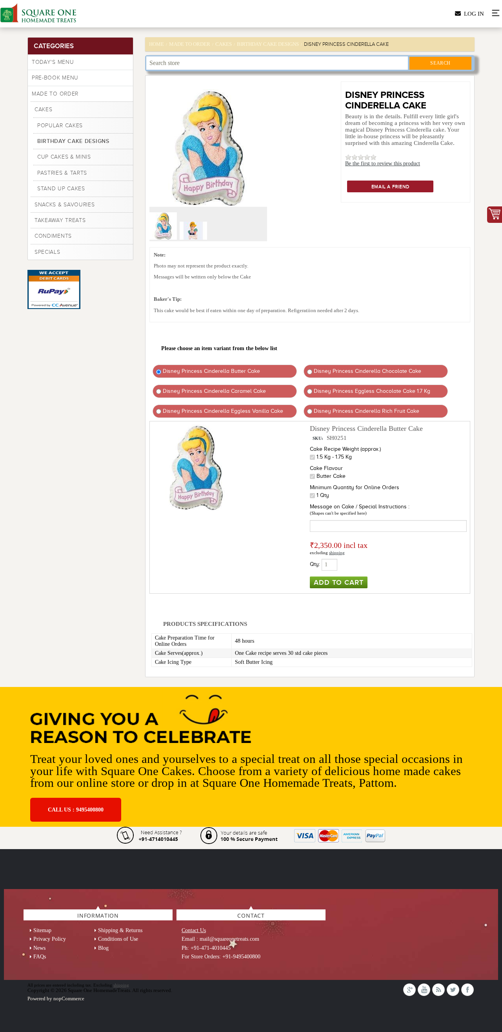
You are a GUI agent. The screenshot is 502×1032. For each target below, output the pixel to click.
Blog (103, 948)
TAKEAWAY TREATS (60, 220)
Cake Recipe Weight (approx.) (345, 449)
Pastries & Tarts (62, 173)
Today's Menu (53, 62)
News (39, 948)
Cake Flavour (326, 468)
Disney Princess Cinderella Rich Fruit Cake (365, 411)
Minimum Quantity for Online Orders (354, 487)
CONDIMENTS (53, 236)
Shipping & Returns (120, 930)
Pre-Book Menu (55, 78)
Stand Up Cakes (61, 189)
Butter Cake (331, 476)
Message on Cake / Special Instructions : (359, 507)
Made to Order (55, 94)
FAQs (39, 957)
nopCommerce (68, 998)
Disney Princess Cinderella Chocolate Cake (366, 371)
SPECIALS (47, 252)
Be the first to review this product (382, 163)
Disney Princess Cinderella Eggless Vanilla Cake (222, 411)
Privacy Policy (49, 939)
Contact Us (194, 930)
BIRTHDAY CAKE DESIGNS (73, 141)
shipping (337, 552)
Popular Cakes (60, 125)
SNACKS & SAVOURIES (65, 205)
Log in (472, 14)
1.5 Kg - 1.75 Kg (334, 457)
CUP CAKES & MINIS (64, 157)
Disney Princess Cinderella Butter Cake (210, 371)
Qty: (315, 564)
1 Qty (322, 495)
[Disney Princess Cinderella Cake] (163, 238)
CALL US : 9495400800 (76, 810)
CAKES (44, 109)
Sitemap (42, 930)
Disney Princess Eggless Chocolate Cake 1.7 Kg (371, 391)
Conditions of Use (118, 939)
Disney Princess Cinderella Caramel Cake (213, 391)
